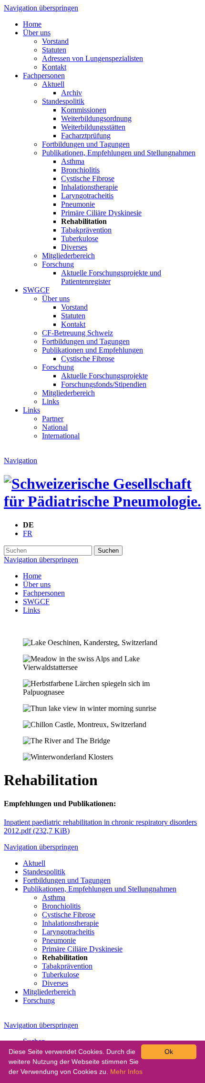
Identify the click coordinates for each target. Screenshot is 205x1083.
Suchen (108, 550)
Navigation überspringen (41, 8)
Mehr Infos (126, 1071)
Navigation (20, 460)
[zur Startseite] (102, 501)
